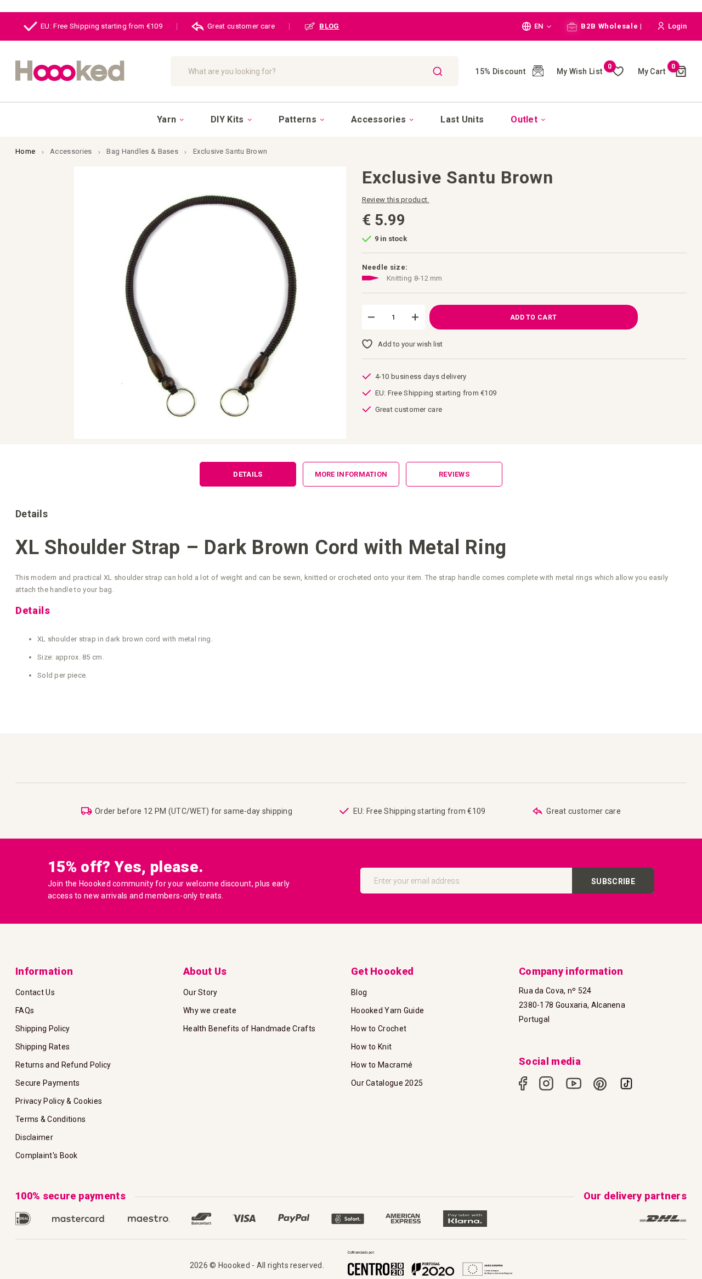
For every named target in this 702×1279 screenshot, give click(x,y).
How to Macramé (381, 1064)
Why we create (209, 1010)
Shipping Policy (42, 1028)
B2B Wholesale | (610, 26)
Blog (359, 992)
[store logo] (87, 71)
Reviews (454, 474)
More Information (351, 474)
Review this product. (395, 200)
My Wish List (584, 71)
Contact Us (35, 992)
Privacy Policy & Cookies (58, 1101)
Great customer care (241, 26)
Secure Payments (47, 1083)
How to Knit (371, 1046)
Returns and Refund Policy (63, 1064)
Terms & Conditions (50, 1119)
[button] (536, 26)
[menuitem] (170, 119)
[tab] (248, 474)
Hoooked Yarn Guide (387, 1010)
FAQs (24, 1010)
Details (247, 474)
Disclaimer (34, 1137)
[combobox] (315, 71)
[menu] (351, 119)
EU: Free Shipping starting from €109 (101, 26)
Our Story (200, 992)
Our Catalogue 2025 (387, 1083)
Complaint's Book (46, 1155)
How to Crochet (378, 1028)
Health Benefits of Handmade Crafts (249, 1028)
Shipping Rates (42, 1046)
